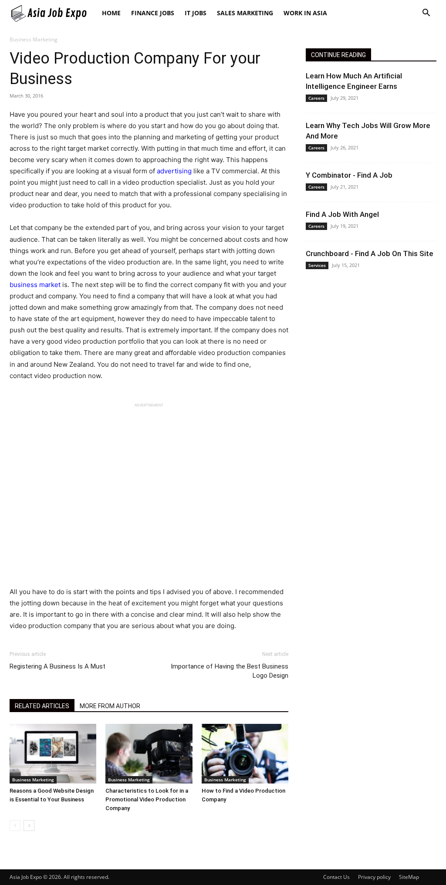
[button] (426, 14)
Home (111, 13)
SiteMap (409, 877)
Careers (316, 98)
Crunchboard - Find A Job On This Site (369, 253)
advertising (174, 171)
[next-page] (29, 825)
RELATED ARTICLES (42, 706)
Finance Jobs (152, 13)
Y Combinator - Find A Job (349, 175)
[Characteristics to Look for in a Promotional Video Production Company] (148, 754)
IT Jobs (195, 13)
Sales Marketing (245, 13)
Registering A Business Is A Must (57, 666)
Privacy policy (374, 877)
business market (35, 284)
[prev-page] (15, 825)
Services (317, 265)
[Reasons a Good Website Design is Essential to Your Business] (53, 754)
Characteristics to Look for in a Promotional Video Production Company (146, 799)
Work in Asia (305, 13)
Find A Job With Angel (342, 214)
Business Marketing (33, 780)
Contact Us (336, 877)
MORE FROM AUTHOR (110, 706)
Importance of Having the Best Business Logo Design (229, 670)
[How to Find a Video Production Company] (245, 754)
